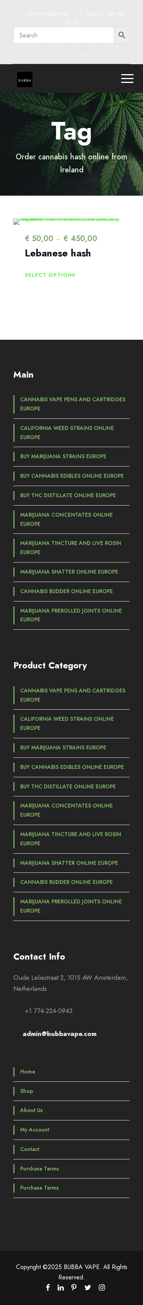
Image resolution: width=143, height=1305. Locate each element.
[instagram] (99, 49)
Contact (29, 1149)
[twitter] (84, 49)
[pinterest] (70, 49)
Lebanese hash (58, 253)
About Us (31, 1110)
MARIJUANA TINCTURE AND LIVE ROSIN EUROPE (70, 547)
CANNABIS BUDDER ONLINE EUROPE (66, 591)
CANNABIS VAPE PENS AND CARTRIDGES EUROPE (72, 404)
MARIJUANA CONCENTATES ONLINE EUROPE (66, 519)
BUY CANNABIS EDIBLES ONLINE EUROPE (72, 476)
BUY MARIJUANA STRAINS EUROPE (63, 456)
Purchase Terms (39, 1168)
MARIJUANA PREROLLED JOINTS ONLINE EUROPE (71, 615)
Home (27, 1071)
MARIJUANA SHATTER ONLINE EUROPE (69, 571)
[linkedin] (56, 49)
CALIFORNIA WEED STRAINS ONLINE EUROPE (67, 432)
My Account (34, 1129)
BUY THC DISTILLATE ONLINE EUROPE (68, 495)
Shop (26, 1091)
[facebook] (43, 49)
